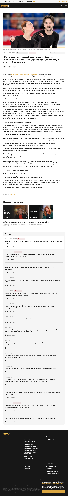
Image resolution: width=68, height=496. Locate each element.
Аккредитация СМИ (52, 471)
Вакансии (49, 468)
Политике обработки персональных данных (53, 483)
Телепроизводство (51, 466)
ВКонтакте (27, 468)
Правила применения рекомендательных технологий (30, 452)
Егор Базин (34, 74)
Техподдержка (63, 1)
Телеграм (27, 466)
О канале (27, 437)
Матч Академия (29, 458)
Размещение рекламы (52, 473)
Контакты (27, 439)
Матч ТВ (12, 194)
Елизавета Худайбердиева (20, 74)
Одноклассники (29, 471)
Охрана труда (28, 444)
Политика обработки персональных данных (31, 447)
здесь (34, 1)
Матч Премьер (50, 437)
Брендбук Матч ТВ (29, 441)
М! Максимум (50, 439)
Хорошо (53, 492)
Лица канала (28, 456)
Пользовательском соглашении (51, 485)
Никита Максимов (59, 53)
